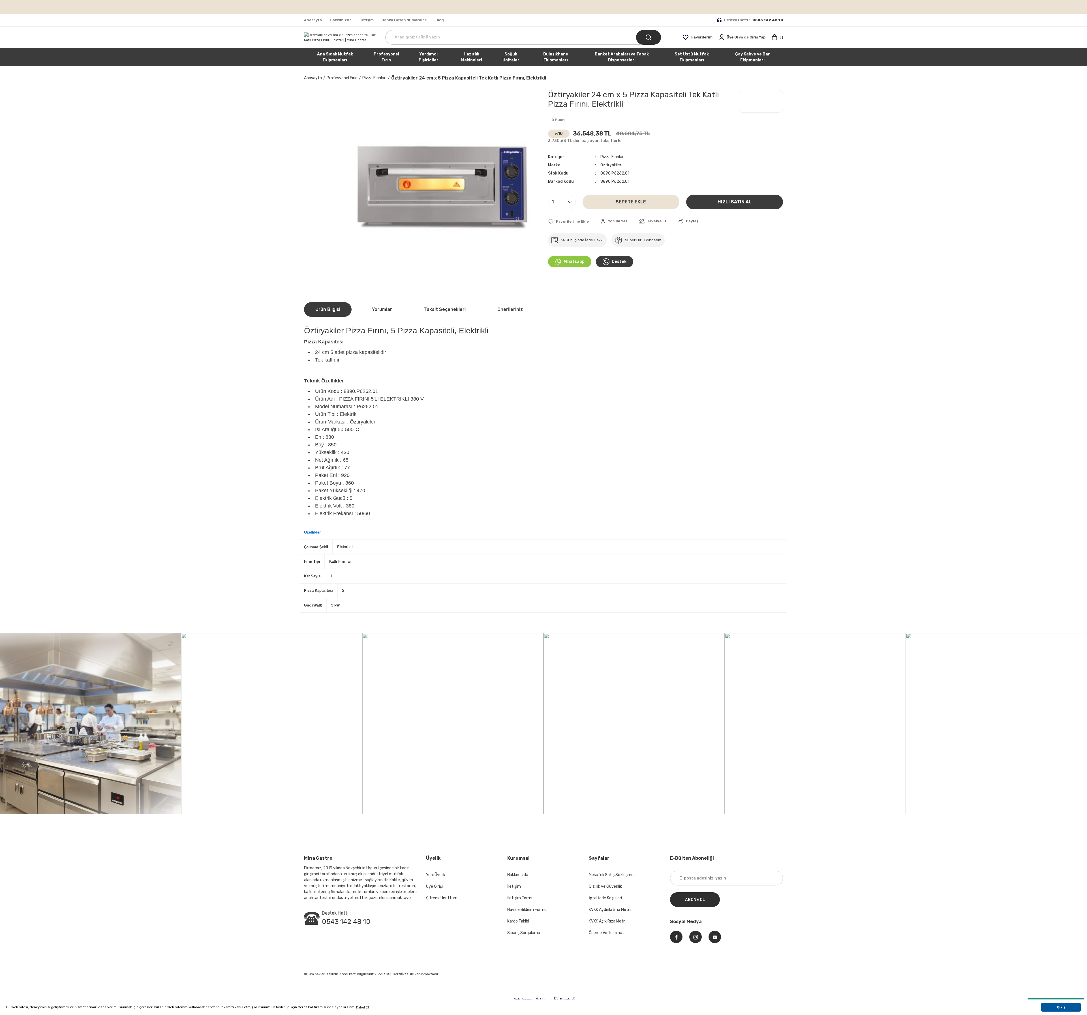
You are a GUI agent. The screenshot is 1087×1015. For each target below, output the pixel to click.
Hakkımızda (517, 874)
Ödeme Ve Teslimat (606, 932)
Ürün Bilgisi (327, 309)
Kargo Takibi (518, 921)
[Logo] (340, 37)
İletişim (514, 886)
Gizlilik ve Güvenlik (605, 886)
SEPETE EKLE (631, 202)
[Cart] (777, 37)
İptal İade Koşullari (605, 898)
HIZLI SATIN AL (735, 202)
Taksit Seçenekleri (445, 309)
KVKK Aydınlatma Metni (610, 909)
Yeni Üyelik (435, 874)
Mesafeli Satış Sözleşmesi (612, 874)
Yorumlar (382, 309)
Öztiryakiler (610, 165)
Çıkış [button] (1061, 1007)
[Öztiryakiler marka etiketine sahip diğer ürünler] (760, 101)
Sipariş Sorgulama (523, 932)
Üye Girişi (434, 886)
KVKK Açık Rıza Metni (607, 921)
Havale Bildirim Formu (527, 909)
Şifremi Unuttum (441, 898)
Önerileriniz (510, 309)
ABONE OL (695, 899)
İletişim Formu (520, 898)
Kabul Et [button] (362, 1007)
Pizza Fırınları (612, 156)
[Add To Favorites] (568, 221)
